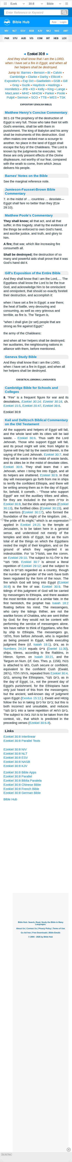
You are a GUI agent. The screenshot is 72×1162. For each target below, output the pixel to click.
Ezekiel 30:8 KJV (15, 766)
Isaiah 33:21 (43, 657)
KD (33, 89)
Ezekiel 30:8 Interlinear (19, 736)
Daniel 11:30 (57, 648)
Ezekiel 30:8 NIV (15, 749)
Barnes (26, 72)
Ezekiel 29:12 (31, 566)
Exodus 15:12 (31, 698)
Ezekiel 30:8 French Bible (21, 789)
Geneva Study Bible (21, 357)
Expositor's (12, 81)
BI (48, 72)
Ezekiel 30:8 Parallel (17, 776)
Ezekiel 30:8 (12, 467)
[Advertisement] (40, 871)
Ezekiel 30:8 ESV (15, 757)
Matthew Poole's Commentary (29, 215)
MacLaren (12, 93)
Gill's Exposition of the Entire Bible (32, 273)
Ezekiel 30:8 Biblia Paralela (22, 780)
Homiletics (12, 89)
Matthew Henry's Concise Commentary (36, 112)
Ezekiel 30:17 (32, 512)
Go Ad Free (6, 1154)
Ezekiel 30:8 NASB (16, 762)
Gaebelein (43, 81)
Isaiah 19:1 (41, 644)
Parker (49, 93)
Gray (15, 85)
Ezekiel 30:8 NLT (15, 753)
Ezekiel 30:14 (31, 401)
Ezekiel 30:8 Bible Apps (19, 772)
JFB (25, 89)
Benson (39, 72)
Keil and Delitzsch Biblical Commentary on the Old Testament (36, 422)
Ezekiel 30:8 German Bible (22, 793)
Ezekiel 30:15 (50, 508)
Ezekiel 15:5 (12, 405)
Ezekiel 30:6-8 (39, 723)
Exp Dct (28, 81)
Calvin (57, 72)
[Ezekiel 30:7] (4, 527)
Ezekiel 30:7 (52, 454)
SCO (34, 97)
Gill (65, 81)
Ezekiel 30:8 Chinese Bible (22, 784)
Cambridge (17, 77)
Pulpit (11, 97)
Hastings (54, 85)
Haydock (39, 85)
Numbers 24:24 (14, 648)
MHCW (37, 93)
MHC (25, 93)
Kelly (41, 89)
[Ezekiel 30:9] (67, 527)
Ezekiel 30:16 (52, 401)
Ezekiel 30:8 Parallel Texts (21, 741)
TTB (44, 97)
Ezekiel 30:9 (48, 475)
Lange (60, 89)
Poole (61, 93)
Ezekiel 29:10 (17, 558)
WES (53, 97)
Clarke (32, 77)
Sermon (22, 97)
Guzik (26, 85)
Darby (44, 77)
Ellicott (55, 77)
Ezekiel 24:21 (30, 525)
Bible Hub (10, 799)
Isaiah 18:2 (60, 603)
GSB (56, 81)
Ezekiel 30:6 (26, 438)
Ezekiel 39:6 (51, 405)
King (50, 89)
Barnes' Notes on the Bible (26, 176)
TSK (62, 97)
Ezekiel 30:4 (59, 673)
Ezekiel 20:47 (31, 405)
